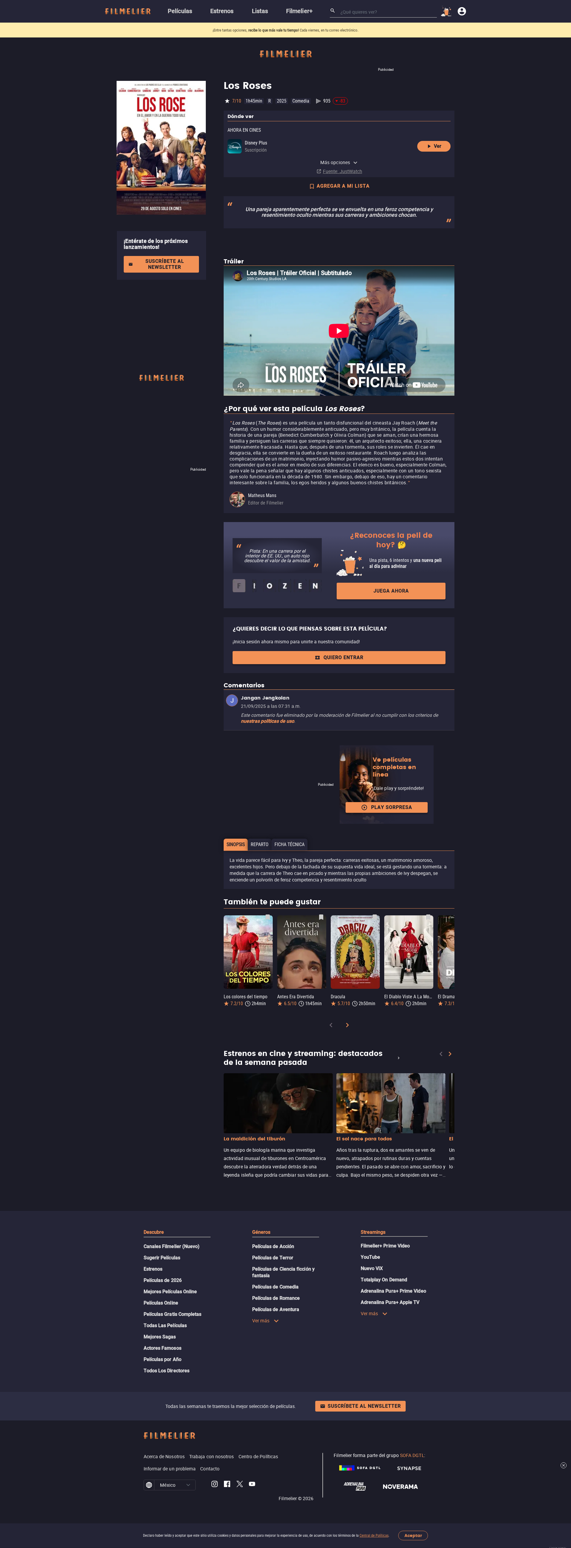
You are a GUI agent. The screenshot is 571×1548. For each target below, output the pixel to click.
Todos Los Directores (167, 1370)
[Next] (347, 1026)
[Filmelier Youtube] (252, 1485)
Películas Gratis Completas (173, 1314)
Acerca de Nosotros (164, 1456)
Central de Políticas (374, 1535)
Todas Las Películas (165, 1325)
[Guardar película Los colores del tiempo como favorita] (267, 917)
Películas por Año (162, 1359)
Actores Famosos (162, 1348)
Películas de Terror (273, 1258)
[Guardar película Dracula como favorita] (374, 917)
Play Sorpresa (391, 807)
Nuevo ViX (372, 1268)
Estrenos (153, 1269)
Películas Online (161, 1303)
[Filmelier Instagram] (214, 1485)
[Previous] (331, 1026)
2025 (281, 101)
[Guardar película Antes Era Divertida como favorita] (321, 917)
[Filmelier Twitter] (239, 1485)
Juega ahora (391, 591)
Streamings (373, 1232)
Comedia (300, 101)
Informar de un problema (170, 1468)
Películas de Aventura (275, 1309)
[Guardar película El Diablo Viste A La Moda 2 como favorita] (428, 917)
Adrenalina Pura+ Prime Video (393, 1291)
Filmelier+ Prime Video (385, 1246)
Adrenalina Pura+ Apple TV (390, 1302)
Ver (437, 146)
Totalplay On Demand (384, 1280)
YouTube (370, 1257)
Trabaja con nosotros (211, 1456)
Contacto (209, 1468)
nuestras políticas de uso (267, 721)
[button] (188, 1485)
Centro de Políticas (258, 1456)
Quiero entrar (343, 657)
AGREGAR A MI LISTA (343, 186)
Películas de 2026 (163, 1280)
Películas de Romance (276, 1298)
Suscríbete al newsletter (164, 264)
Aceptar (413, 1535)
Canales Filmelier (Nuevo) (172, 1246)
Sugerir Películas (162, 1258)
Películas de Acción (273, 1246)
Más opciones (335, 162)
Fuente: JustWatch (342, 171)
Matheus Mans (262, 495)
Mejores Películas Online (170, 1291)
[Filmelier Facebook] (227, 1485)
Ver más (261, 1321)
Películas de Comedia (275, 1287)
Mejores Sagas (160, 1337)
